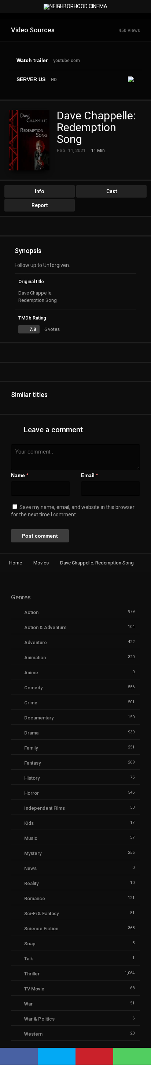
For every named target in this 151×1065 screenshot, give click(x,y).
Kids (29, 823)
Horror (31, 793)
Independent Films (44, 808)
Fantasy (32, 763)
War (28, 1004)
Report (40, 205)
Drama (31, 733)
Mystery (32, 853)
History (32, 778)
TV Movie (34, 989)
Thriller (32, 973)
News (30, 868)
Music (30, 838)
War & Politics (39, 1019)
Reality (31, 883)
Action (31, 612)
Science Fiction (41, 928)
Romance (34, 898)
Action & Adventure (45, 627)
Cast (111, 191)
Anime (31, 672)
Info (39, 191)
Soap (30, 943)
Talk (28, 958)
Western (33, 1034)
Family (31, 748)
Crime (30, 702)
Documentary (39, 718)
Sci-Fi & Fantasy (41, 913)
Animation (35, 657)
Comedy (33, 687)
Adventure (35, 642)
